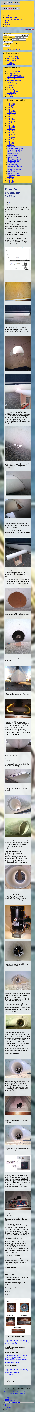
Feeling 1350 (11, 113)
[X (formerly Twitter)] (9, 202)
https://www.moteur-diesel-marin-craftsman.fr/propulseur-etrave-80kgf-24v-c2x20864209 (17, 1342)
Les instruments (12, 84)
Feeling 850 (11, 106)
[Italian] (31, 29)
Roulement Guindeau (15, 152)
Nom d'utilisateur (8, 37)
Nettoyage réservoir (14, 159)
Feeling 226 (11, 114)
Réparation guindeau (15, 166)
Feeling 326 (11, 123)
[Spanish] (33, 29)
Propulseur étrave (14, 175)
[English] (26, 29)
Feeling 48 (10, 180)
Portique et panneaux (15, 170)
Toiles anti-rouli (13, 154)
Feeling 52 (10, 182)
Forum (7, 15)
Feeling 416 (11, 130)
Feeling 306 (11, 120)
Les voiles (10, 89)
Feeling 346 (11, 125)
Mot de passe (7, 39)
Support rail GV (13, 162)
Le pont (9, 94)
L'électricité (10, 82)
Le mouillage (11, 93)
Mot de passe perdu (13, 49)
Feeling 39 (10, 177)
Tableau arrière (13, 155)
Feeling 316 (11, 122)
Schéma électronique (15, 150)
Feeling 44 (10, 178)
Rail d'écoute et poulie (15, 148)
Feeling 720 (11, 104)
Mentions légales (9, 1392)
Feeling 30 (10, 141)
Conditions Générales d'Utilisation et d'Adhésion (20, 1393)
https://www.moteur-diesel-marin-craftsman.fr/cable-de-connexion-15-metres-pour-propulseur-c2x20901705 (17, 1371)
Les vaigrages (11, 78)
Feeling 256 (11, 116)
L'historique (11, 64)
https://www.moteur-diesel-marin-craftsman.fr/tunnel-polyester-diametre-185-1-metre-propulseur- (16, 1357)
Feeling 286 (11, 118)
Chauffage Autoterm (14, 173)
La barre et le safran (13, 91)
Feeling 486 (11, 136)
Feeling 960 (11, 109)
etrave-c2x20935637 (12, 1362)
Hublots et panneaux (14, 80)
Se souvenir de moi (11, 44)
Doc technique (12, 60)
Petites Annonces (11, 17)
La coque (10, 96)
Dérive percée (12, 171)
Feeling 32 (10, 143)
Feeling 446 (11, 134)
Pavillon (7, 23)
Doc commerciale (13, 58)
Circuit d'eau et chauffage (15, 77)
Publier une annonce (16, 19)
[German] (30, 29)
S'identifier (6, 45)
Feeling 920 (11, 107)
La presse (10, 62)
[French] (28, 29)
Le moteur (10, 86)
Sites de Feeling (12, 57)
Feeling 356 (11, 127)
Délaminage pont (13, 161)
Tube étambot (12, 164)
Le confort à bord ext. (14, 75)
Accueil (7, 14)
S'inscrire (8, 24)
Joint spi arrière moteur (15, 168)
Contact (7, 26)
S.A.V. (7, 21)
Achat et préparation (14, 71)
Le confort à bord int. (14, 73)
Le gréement (11, 87)
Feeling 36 (10, 145)
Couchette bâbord (14, 157)
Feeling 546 (11, 138)
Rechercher (7, 33)
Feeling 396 (11, 129)
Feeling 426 (11, 132)
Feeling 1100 (11, 111)
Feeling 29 (10, 139)
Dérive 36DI (12, 146)
